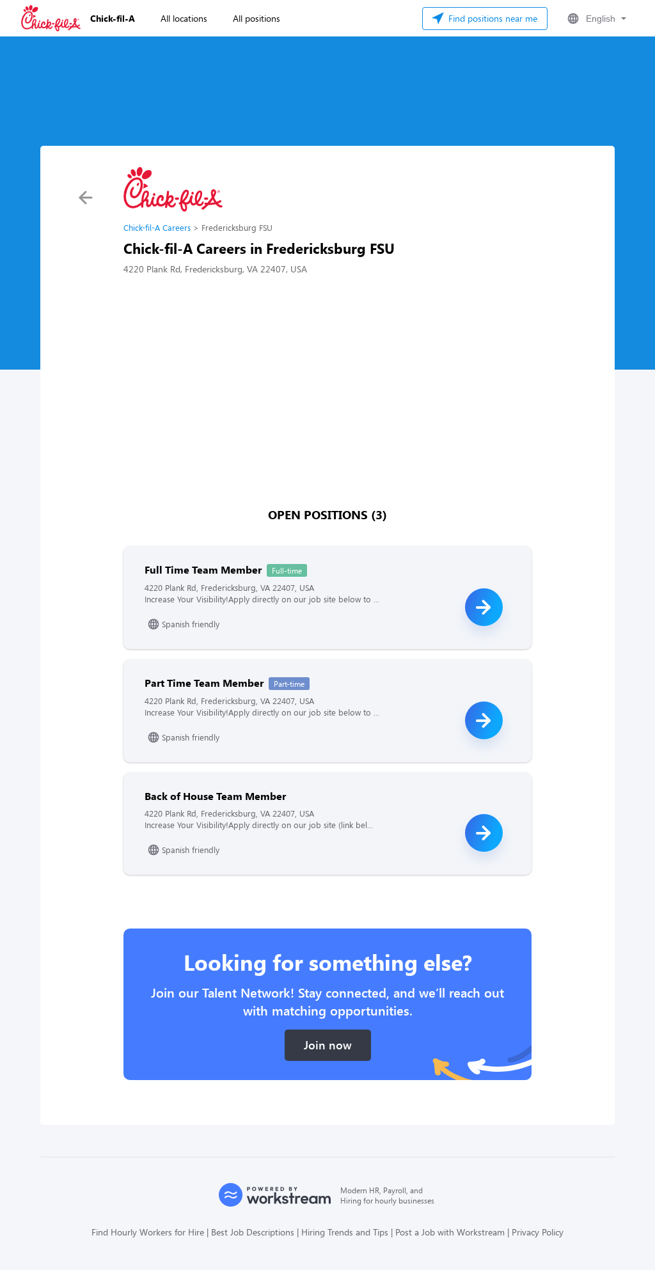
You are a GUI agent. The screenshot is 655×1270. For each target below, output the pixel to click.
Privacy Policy (538, 1232)
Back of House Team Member (215, 796)
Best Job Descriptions (252, 1232)
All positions (256, 18)
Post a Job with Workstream (450, 1232)
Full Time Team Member (203, 569)
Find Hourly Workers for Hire (147, 1232)
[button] (595, 18)
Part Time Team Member (204, 682)
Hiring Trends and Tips (344, 1232)
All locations (184, 18)
